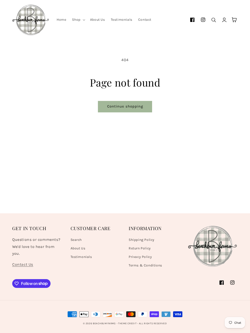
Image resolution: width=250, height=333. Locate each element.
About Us (78, 248)
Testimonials (81, 257)
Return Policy (140, 248)
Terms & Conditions (145, 265)
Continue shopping (125, 106)
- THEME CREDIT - (128, 323)
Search (76, 240)
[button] (78, 20)
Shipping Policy (142, 240)
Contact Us (22, 264)
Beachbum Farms (104, 323)
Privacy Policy (140, 257)
